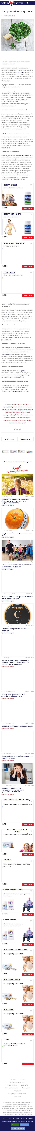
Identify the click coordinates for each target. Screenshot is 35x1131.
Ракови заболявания (19, 420)
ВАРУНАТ (7, 860)
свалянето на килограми (21, 391)
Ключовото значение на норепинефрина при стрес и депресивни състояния (12, 790)
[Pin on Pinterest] (20, 429)
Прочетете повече (18, 1128)
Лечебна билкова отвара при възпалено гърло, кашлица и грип (17, 598)
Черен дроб (22, 423)
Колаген (23, 415)
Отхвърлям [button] (24, 1125)
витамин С (10, 129)
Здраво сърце (19, 412)
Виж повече (28, 208)
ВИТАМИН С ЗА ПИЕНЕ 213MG (17, 831)
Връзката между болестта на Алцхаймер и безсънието (13, 695)
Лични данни (26, 1088)
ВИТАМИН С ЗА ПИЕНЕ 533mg (16, 800)
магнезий (21, 72)
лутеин (23, 371)
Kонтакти (17, 1096)
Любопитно (18, 404)
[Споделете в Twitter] (17, 429)
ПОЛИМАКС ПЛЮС (11, 979)
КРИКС (6, 1039)
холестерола (22, 156)
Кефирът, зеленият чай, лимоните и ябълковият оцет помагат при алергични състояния (15, 501)
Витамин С (13, 409)
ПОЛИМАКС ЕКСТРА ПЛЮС (15, 949)
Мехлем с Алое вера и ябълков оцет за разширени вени (16, 757)
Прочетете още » (7, 505)
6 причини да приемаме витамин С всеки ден (15, 629)
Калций (13, 415)
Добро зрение (22, 409)
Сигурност (17, 1091)
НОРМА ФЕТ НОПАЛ (12, 214)
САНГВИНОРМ (9, 919)
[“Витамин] (5, 451)
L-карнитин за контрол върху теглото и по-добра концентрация (17, 566)
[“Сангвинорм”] (13, 451)
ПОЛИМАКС (8, 1009)
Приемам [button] (15, 1125)
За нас (23, 1079)
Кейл (18, 415)
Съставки (13, 1079)
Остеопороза (25, 417)
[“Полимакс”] (21, 451)
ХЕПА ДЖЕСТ (9, 272)
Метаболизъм (16, 417)
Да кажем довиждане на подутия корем (17, 726)
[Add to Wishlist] (31, 185)
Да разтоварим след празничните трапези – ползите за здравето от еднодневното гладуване (15, 662)
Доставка (24, 1085)
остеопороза (5, 354)
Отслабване (8, 420)
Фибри (29, 420)
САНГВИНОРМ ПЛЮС (13, 889)
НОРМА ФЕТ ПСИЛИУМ (13, 243)
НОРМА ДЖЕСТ (10, 185)
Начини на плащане (11, 1088)
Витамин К (5, 409)
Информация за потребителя (17, 1094)
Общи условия (12, 1085)
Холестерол (13, 423)
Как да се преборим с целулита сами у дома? (16, 534)
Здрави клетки (10, 412)
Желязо (30, 409)
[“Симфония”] (30, 452)
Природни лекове (17, 407)
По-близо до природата (17, 1082)
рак (8, 314)
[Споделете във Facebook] (14, 429)
